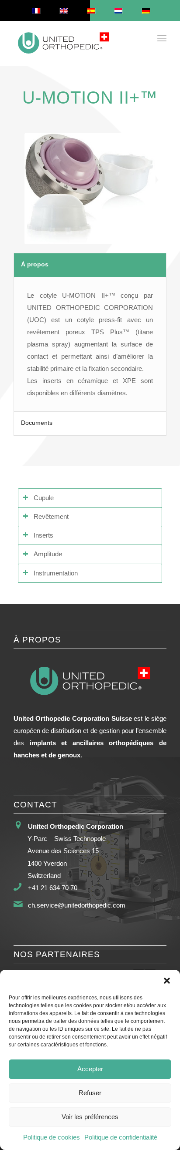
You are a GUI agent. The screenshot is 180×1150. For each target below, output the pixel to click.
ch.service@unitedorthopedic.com (76, 905)
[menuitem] (161, 37)
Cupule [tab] (44, 497)
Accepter (90, 1069)
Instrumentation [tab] (56, 573)
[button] (167, 980)
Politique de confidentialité (120, 1137)
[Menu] (161, 37)
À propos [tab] (34, 264)
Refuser (90, 1092)
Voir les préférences (90, 1116)
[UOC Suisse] (75, 43)
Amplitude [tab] (48, 554)
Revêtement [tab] (51, 516)
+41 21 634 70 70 (52, 887)
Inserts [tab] (43, 535)
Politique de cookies (51, 1137)
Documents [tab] (36, 423)
